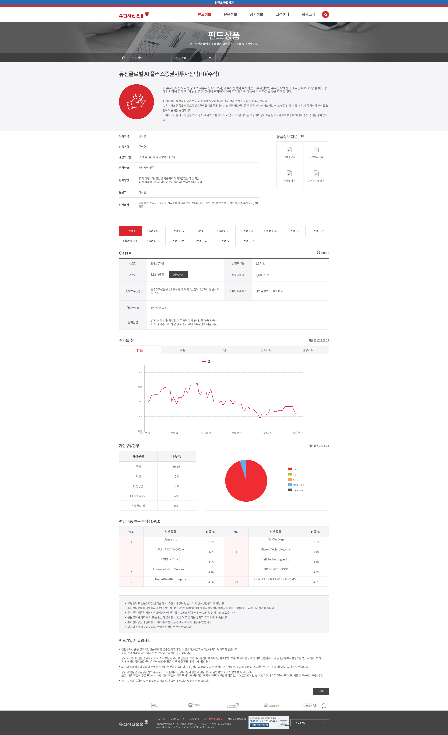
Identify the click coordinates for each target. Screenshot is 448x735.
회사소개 (308, 14)
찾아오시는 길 (177, 719)
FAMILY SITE (301, 723)
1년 (224, 350)
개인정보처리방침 (213, 719)
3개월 (140, 350)
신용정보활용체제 (237, 719)
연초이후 (266, 350)
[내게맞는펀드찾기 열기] (325, 14)
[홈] (123, 57)
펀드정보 (204, 14)
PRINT (325, 252)
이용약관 (194, 719)
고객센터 (282, 14)
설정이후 (308, 350)
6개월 (182, 350)
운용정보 (230, 14)
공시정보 (256, 14)
